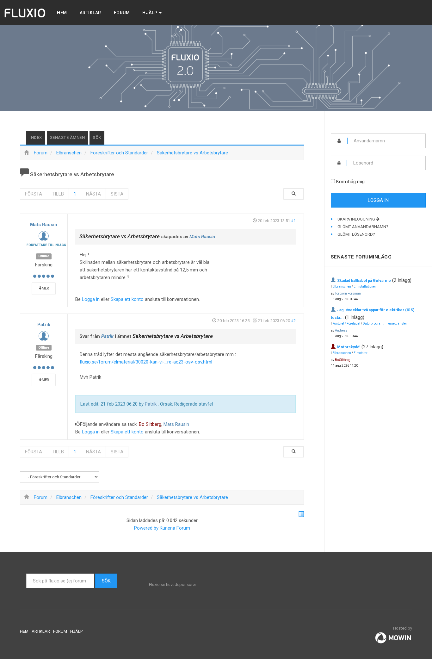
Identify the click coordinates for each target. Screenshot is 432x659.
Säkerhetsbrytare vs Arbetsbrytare (119, 236)
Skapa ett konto (127, 299)
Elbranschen (341, 286)
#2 (293, 320)
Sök (97, 137)
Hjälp (150, 12)
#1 (293, 220)
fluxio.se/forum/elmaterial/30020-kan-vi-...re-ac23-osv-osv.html (146, 362)
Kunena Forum (175, 528)
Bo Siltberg (150, 424)
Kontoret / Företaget (346, 323)
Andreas (341, 330)
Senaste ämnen (67, 137)
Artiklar (90, 12)
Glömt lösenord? (356, 234)
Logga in (91, 299)
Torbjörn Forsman (348, 293)
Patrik (43, 324)
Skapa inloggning (356, 219)
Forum (122, 12)
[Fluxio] (25, 12)
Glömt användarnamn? (362, 226)
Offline (43, 256)
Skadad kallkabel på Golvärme (364, 280)
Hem (62, 12)
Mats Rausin (43, 224)
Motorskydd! (348, 347)
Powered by (146, 528)
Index (35, 137)
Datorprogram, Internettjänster (385, 323)
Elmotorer (360, 353)
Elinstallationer (365, 286)
